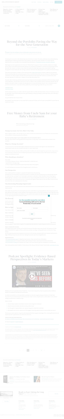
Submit (32, 214)
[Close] (49, 196)
